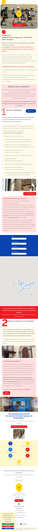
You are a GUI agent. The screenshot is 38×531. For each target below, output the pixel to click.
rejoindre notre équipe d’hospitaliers (21, 389)
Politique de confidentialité (18, 528)
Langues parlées (14, 246)
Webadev (21, 529)
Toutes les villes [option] (15, 238)
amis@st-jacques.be (19, 506)
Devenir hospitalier (6, 393)
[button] (24, 286)
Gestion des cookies (8, 528)
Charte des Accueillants (13, 217)
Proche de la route (14, 251)
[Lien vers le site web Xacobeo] (23, 524)
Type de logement (14, 241)
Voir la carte (31, 110)
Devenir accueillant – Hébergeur (29, 193)
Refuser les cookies (8, 526)
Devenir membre (19, 500)
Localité (12, 236)
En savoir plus (19, 480)
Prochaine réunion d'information (19, 426)
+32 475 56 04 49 (19, 510)
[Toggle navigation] (34, 2)
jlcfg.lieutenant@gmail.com (19, 512)
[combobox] (19, 239)
